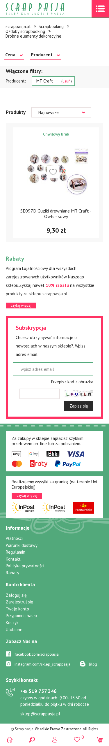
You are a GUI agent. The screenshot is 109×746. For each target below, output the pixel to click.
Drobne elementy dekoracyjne (33, 36)
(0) (99, 739)
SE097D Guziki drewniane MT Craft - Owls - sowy (56, 213)
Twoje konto (17, 609)
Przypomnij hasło (21, 615)
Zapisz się (78, 406)
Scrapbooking (51, 26)
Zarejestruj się (19, 602)
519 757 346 (38, 691)
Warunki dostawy (21, 545)
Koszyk (12, 622)
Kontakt (13, 559)
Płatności (14, 538)
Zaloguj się (16, 595)
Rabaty (12, 572)
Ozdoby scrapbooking (25, 31)
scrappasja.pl (18, 26)
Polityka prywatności (25, 565)
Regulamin (15, 552)
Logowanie (54, 739)
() (77, 737)
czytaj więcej (21, 305)
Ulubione (14, 629)
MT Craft (53, 81)
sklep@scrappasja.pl (40, 714)
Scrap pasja (48, 9)
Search (32, 739)
